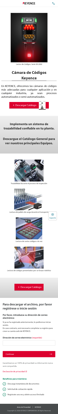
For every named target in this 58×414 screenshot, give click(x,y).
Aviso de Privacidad (23, 407)
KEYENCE (38, 407)
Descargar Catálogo (25, 105)
